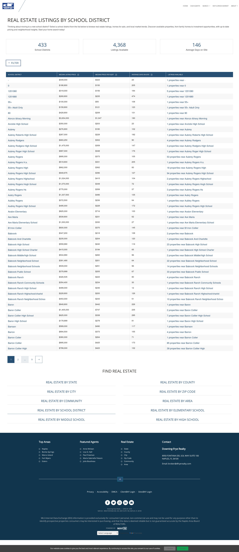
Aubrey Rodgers (16, 140)
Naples (45, 449)
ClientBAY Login (127, 491)
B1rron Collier (15, 227)
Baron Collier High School (21, 315)
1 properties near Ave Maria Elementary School (190, 222)
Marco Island (47, 455)
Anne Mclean (88, 449)
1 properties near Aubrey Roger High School (189, 151)
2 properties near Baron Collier (182, 310)
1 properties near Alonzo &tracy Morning (187, 118)
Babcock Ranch (16, 277)
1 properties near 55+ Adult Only (183, 107)
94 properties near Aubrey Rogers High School (190, 173)
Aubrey (11, 129)
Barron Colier (14, 337)
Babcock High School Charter (22, 249)
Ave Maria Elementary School (22, 222)
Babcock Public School (19, 271)
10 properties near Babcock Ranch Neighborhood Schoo (195, 299)
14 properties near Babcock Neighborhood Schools (192, 266)
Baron (11, 304)
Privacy (90, 491)
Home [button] (185, 6)
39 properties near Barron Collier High (186, 348)
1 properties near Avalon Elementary (185, 211)
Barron (11, 331)
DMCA (114, 491)
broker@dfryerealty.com (179, 463)
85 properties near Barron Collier (183, 342)
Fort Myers (46, 458)
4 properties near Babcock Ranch (183, 277)
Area (126, 464)
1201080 (12, 91)
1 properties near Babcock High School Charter (190, 249)
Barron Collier (15, 342)
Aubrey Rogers (15, 156)
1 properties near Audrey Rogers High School (189, 206)
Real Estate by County (177, 382)
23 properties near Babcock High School (187, 244)
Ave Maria (13, 217)
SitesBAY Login (145, 491)
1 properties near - (176, 80)
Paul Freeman (88, 455)
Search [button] (206, 6)
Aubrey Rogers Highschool (21, 178)
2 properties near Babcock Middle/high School (190, 255)
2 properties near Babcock (180, 233)
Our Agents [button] (195, 6)
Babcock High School (18, 244)
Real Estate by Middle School (61, 419)
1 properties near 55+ (177, 102)
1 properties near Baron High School (185, 321)
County (127, 452)
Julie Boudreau (89, 461)
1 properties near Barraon (180, 326)
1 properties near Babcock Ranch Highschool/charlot (193, 293)
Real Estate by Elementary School (177, 410)
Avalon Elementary (17, 211)
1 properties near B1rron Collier (182, 227)
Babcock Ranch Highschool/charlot (25, 293)
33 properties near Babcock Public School (188, 271)
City (125, 455)
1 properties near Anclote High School (186, 123)
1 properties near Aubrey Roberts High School (190, 134)
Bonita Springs (48, 452)
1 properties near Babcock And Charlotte (187, 238)
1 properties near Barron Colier (182, 337)
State (126, 449)
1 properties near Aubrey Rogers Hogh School (190, 184)
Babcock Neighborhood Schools (24, 266)
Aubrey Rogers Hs (17, 189)
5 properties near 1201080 (180, 91)
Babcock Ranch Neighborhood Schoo (26, 299)
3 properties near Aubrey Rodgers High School (190, 145)
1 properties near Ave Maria (181, 217)
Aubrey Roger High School (21, 151)
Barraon (12, 326)
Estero (44, 461)
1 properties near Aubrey (179, 129)
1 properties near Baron (179, 304)
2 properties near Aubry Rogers (182, 195)
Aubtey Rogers (15, 200)
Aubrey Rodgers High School (22, 145)
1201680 (12, 96)
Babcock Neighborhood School (23, 260)
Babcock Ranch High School (22, 288)
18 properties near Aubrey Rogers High (186, 167)
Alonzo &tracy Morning (19, 118)
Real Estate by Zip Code (177, 391)
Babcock (12, 233)
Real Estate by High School (177, 419)
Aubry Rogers (15, 195)
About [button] (234, 6)
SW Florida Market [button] (221, 6)
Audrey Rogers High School (22, 206)
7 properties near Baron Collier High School (188, 315)
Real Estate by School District (61, 410)
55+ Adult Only (15, 107)
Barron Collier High (17, 348)
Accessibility (102, 491)
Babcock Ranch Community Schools (26, 282)
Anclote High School (18, 123)
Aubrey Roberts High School (22, 134)
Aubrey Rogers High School (22, 173)
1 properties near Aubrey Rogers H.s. (185, 162)
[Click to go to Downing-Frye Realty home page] (10, 6)
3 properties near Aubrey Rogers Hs (185, 189)
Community (129, 461)
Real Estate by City (61, 391)
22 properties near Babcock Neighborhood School (192, 260)
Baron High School (17, 321)
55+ (10, 102)
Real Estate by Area (177, 401)
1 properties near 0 (176, 85)
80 (9, 112)
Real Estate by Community (61, 401)
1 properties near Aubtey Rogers (183, 200)
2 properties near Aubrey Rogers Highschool (189, 178)
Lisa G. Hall (87, 452)
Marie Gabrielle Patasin (93, 458)
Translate (138, 533)
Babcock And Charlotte (19, 238)
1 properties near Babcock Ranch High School (190, 288)
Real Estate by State (61, 382)
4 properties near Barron (179, 331)
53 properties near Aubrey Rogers (184, 156)
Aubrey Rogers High (18, 167)
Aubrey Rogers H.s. (18, 162)
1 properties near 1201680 (180, 96)
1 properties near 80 (177, 112)
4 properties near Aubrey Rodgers (184, 140)
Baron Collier (14, 310)
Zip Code (127, 458)
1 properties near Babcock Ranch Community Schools (194, 282)
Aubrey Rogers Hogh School (22, 184)
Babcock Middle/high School (22, 255)
